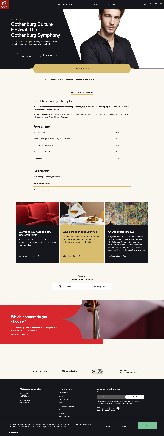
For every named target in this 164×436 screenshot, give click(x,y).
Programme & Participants (82, 93)
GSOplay (111, 4)
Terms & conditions (64, 417)
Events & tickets (65, 4)
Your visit (96, 4)
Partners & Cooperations (66, 406)
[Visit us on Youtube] (107, 409)
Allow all (148, 426)
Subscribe (135, 397)
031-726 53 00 (69, 286)
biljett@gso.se (99, 286)
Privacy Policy (128, 403)
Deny (108, 426)
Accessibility (62, 413)
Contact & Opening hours (66, 389)
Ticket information (64, 399)
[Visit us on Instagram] (98, 409)
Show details (13, 432)
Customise (125, 426)
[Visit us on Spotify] (118, 409)
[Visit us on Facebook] (102, 409)
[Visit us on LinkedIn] (113, 409)
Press (60, 410)
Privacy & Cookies (64, 420)
